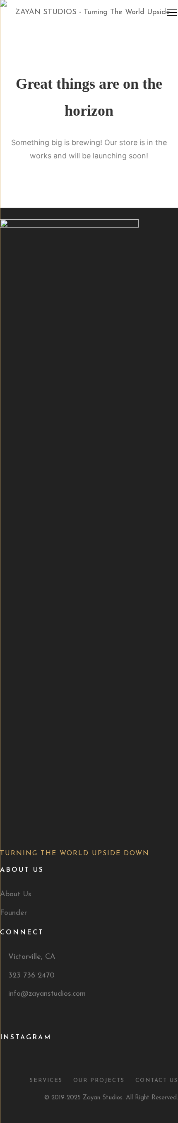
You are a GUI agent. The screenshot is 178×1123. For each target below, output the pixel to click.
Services (46, 1080)
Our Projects (99, 1080)
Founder (13, 913)
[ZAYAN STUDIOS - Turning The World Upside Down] (89, 37)
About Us (15, 894)
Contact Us (156, 1080)
